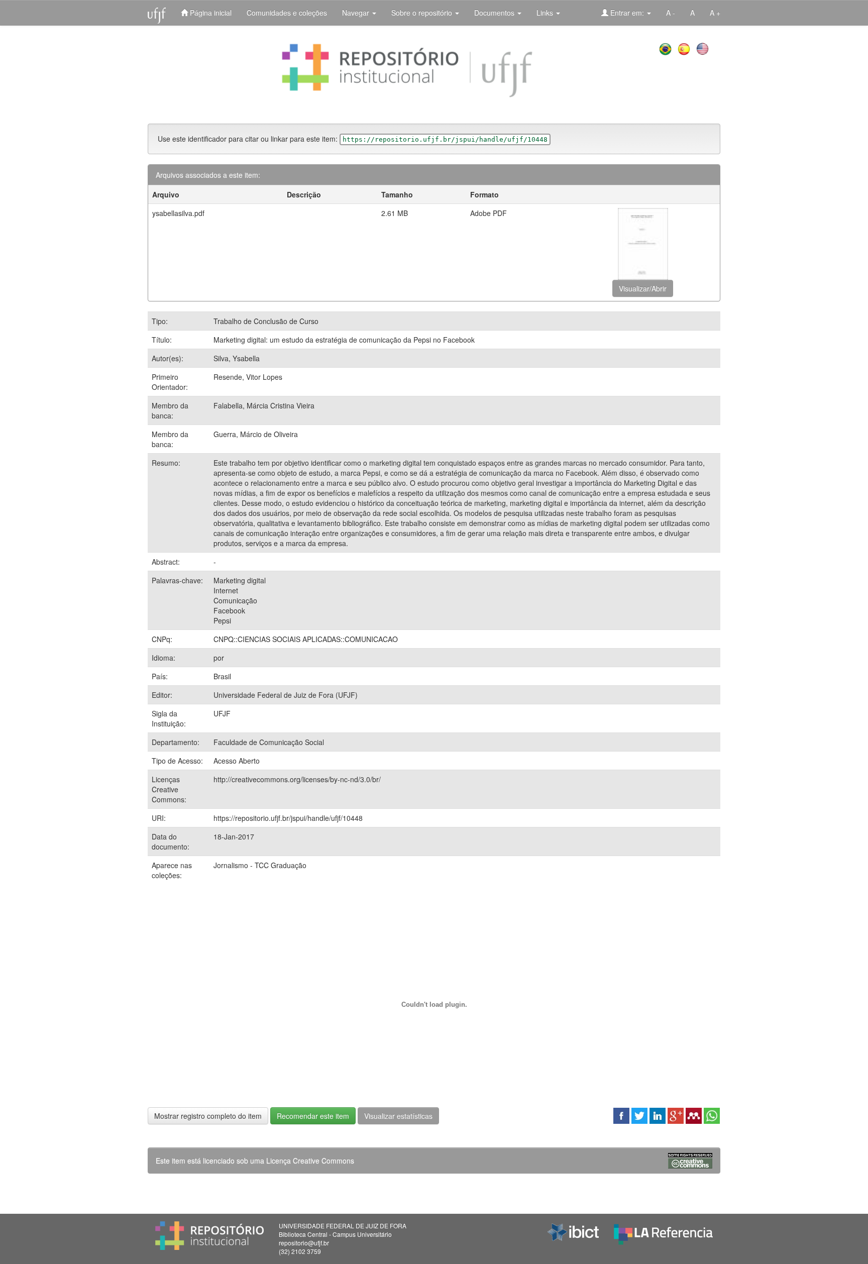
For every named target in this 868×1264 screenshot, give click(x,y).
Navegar (356, 13)
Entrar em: (627, 13)
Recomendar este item (313, 1116)
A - (670, 13)
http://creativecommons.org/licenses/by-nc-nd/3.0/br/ (297, 779)
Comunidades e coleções (287, 13)
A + (715, 13)
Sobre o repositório (422, 13)
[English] (703, 48)
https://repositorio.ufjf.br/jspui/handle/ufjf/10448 (288, 818)
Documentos (495, 13)
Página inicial (210, 13)
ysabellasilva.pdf (178, 213)
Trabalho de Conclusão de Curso (265, 321)
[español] (685, 48)
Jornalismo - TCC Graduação (259, 865)
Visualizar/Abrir (643, 288)
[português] (666, 48)
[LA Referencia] (663, 1232)
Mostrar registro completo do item (208, 1116)
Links (545, 13)
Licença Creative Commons (310, 1160)
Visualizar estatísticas (398, 1116)
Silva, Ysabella (236, 358)
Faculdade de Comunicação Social (268, 742)
